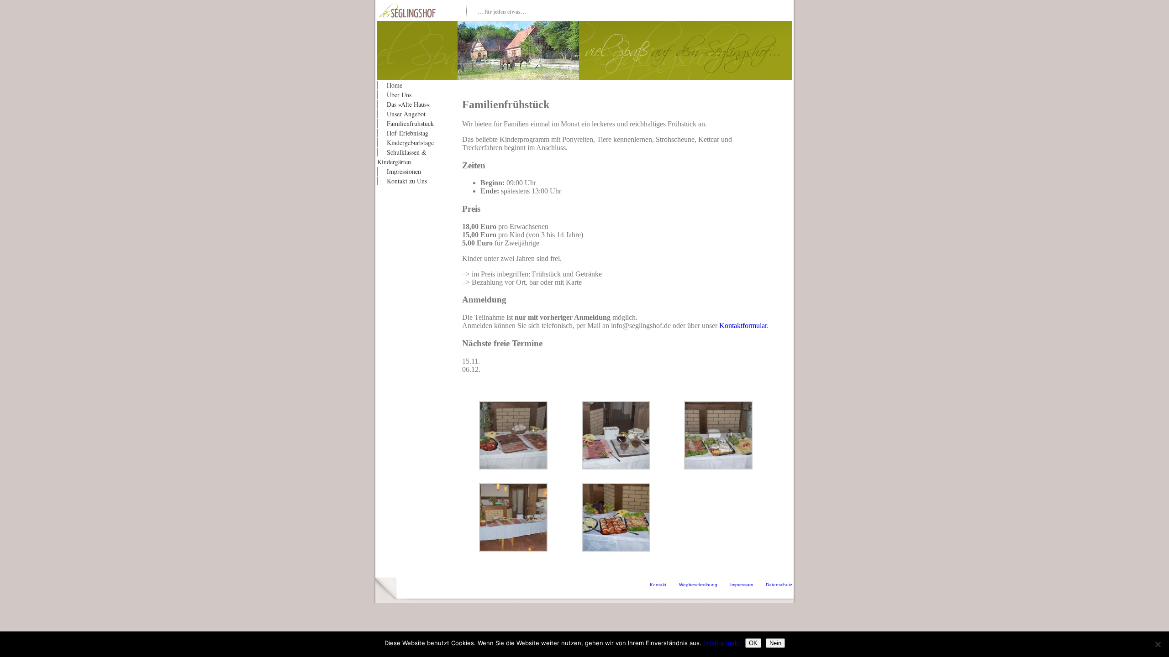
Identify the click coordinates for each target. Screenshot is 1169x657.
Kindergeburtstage (410, 142)
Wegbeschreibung (698, 584)
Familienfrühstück (410, 123)
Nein (775, 643)
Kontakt (658, 584)
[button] (513, 436)
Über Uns (399, 94)
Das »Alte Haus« (408, 104)
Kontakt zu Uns (407, 181)
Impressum (741, 584)
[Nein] (1157, 644)
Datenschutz (779, 584)
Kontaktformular (743, 325)
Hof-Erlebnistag (407, 133)
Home (394, 85)
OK (753, 643)
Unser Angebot (406, 114)
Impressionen (404, 171)
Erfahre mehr (722, 643)
